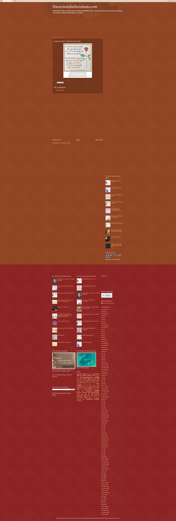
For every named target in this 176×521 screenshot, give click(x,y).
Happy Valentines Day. (117, 223)
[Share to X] (60, 82)
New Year (94, 389)
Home (78, 140)
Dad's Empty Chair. (116, 237)
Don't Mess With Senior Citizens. (117, 202)
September (104, 349)
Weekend (79, 399)
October (103, 315)
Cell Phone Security (116, 188)
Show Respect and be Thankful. (66, 328)
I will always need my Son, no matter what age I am (65, 300)
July (102, 317)
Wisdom (89, 399)
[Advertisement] (88, 25)
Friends (93, 379)
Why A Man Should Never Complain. (88, 329)
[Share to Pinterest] (63, 82)
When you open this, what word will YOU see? (116, 245)
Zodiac (78, 400)
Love (78, 387)
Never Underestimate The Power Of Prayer (116, 230)
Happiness (82, 382)
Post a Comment (60, 90)
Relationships (95, 392)
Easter (97, 375)
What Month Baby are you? (116, 195)
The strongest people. (63, 321)
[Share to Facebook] (61, 82)
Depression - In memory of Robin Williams (66, 279)
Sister (82, 394)
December (103, 309)
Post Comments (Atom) (65, 143)
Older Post (99, 140)
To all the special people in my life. (66, 286)
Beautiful (79, 374)
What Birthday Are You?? (116, 181)
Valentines (90, 397)
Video (96, 397)
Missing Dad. (61, 335)
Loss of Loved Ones (89, 386)
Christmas (96, 374)
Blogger (117, 518)
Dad (81, 375)
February (103, 339)
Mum (86, 389)
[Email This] (57, 82)
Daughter (89, 375)
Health (90, 382)
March (102, 321)
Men (81, 389)
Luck (85, 387)
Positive (89, 391)
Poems (78, 391)
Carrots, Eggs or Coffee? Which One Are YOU (90, 307)
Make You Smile (94, 387)
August (103, 351)
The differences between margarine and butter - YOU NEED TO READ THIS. (65, 315)
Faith (78, 379)
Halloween (96, 380)
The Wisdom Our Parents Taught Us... (116, 209)
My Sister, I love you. (63, 307)
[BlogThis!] (59, 82)
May (102, 333)
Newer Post (57, 140)
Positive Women (82, 392)
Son (89, 394)
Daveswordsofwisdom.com (75, 6)
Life (97, 384)
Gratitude (88, 380)
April (102, 319)
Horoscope (89, 384)
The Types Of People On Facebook (116, 216)
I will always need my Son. (64, 342)
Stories (88, 395)
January (103, 311)
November (104, 327)
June (102, 331)
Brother (88, 374)
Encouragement (86, 377)
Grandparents (80, 380)
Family (85, 379)
